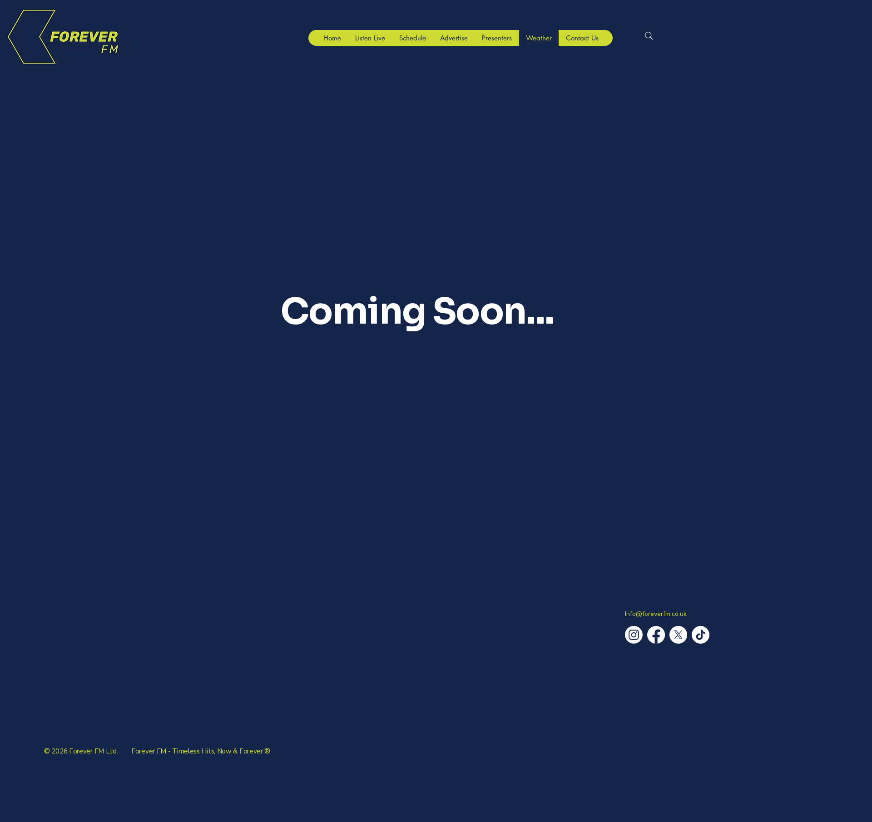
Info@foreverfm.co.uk (656, 614)
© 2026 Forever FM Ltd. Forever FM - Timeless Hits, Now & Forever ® (157, 751)
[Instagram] (634, 635)
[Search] (649, 35)
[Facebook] (656, 635)
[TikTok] (700, 635)
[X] (678, 635)
